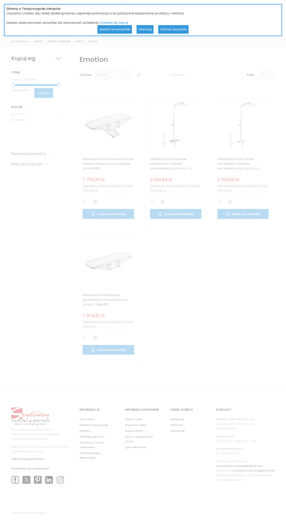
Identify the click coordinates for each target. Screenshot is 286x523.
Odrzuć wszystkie (173, 29)
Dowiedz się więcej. (114, 22)
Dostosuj (145, 29)
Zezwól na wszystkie (114, 29)
